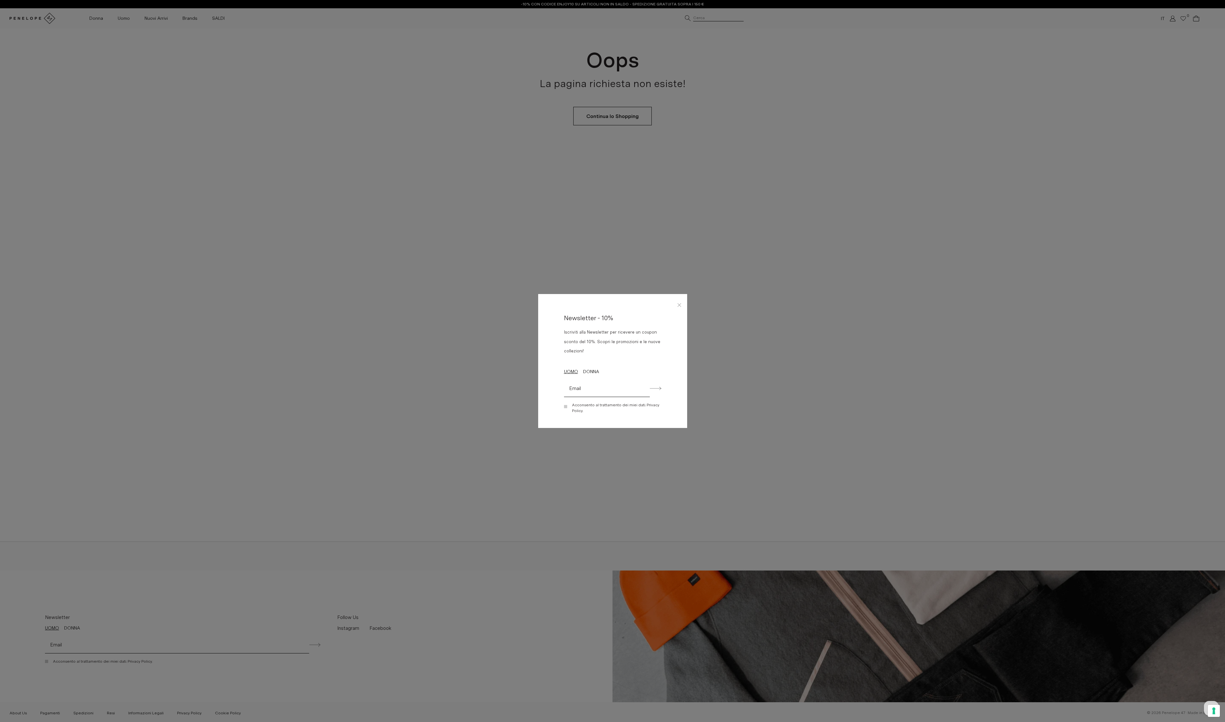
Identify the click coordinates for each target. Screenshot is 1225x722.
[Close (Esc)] (679, 304)
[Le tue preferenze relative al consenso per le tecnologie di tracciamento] (1214, 711)
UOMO (571, 371)
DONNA (591, 371)
